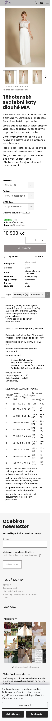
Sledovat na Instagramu (27, 667)
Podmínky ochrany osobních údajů (19, 594)
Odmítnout (13, 714)
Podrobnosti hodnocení (15, 90)
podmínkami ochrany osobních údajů (22, 555)
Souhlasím (37, 714)
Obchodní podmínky (13, 591)
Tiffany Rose (19, 225)
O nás (5, 597)
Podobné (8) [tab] (37, 294)
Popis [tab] (8, 294)
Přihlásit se (12, 564)
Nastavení (25, 705)
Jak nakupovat (10, 588)
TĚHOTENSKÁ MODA (30, 263)
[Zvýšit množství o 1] (42, 240)
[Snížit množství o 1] (29, 240)
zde (21, 698)
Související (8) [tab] (21, 294)
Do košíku (27, 248)
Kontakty (7, 584)
